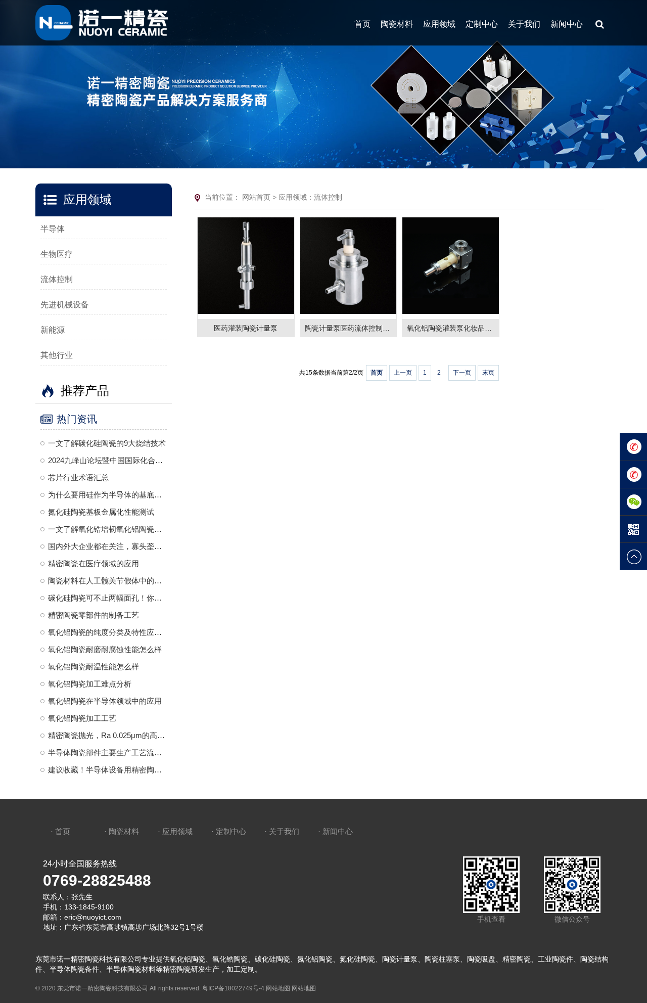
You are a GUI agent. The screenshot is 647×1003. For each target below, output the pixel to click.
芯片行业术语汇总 (78, 477)
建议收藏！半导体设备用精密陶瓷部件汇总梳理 (107, 769)
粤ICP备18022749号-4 (233, 988)
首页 (362, 24)
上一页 (403, 372)
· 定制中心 (228, 831)
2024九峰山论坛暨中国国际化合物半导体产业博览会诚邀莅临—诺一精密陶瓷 (107, 460)
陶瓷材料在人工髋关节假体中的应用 (107, 580)
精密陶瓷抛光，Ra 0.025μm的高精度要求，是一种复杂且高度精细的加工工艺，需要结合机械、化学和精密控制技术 (107, 735)
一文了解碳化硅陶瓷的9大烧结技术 (107, 443)
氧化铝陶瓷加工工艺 (82, 718)
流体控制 (56, 279)
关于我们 (524, 24)
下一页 (462, 372)
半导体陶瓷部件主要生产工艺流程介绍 (107, 752)
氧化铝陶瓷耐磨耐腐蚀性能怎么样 (105, 649)
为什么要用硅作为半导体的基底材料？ (107, 494)
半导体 (52, 228)
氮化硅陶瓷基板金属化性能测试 (101, 512)
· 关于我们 (281, 831)
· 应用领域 (175, 831)
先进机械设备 (64, 304)
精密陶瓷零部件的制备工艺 (93, 615)
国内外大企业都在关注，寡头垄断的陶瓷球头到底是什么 (107, 546)
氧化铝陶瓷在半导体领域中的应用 (105, 701)
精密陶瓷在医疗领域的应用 (93, 563)
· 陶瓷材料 (121, 831)
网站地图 (278, 988)
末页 (488, 372)
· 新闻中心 (335, 831)
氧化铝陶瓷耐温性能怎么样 (93, 666)
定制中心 (482, 24)
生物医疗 (56, 254)
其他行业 (56, 355)
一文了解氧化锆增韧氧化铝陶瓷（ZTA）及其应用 (107, 529)
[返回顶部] (633, 556)
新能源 (52, 330)
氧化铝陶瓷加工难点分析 (89, 683)
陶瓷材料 (397, 24)
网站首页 (256, 197)
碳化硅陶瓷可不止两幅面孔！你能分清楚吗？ (107, 598)
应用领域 (439, 24)
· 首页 (60, 831)
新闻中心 (566, 24)
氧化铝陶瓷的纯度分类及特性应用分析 (107, 632)
